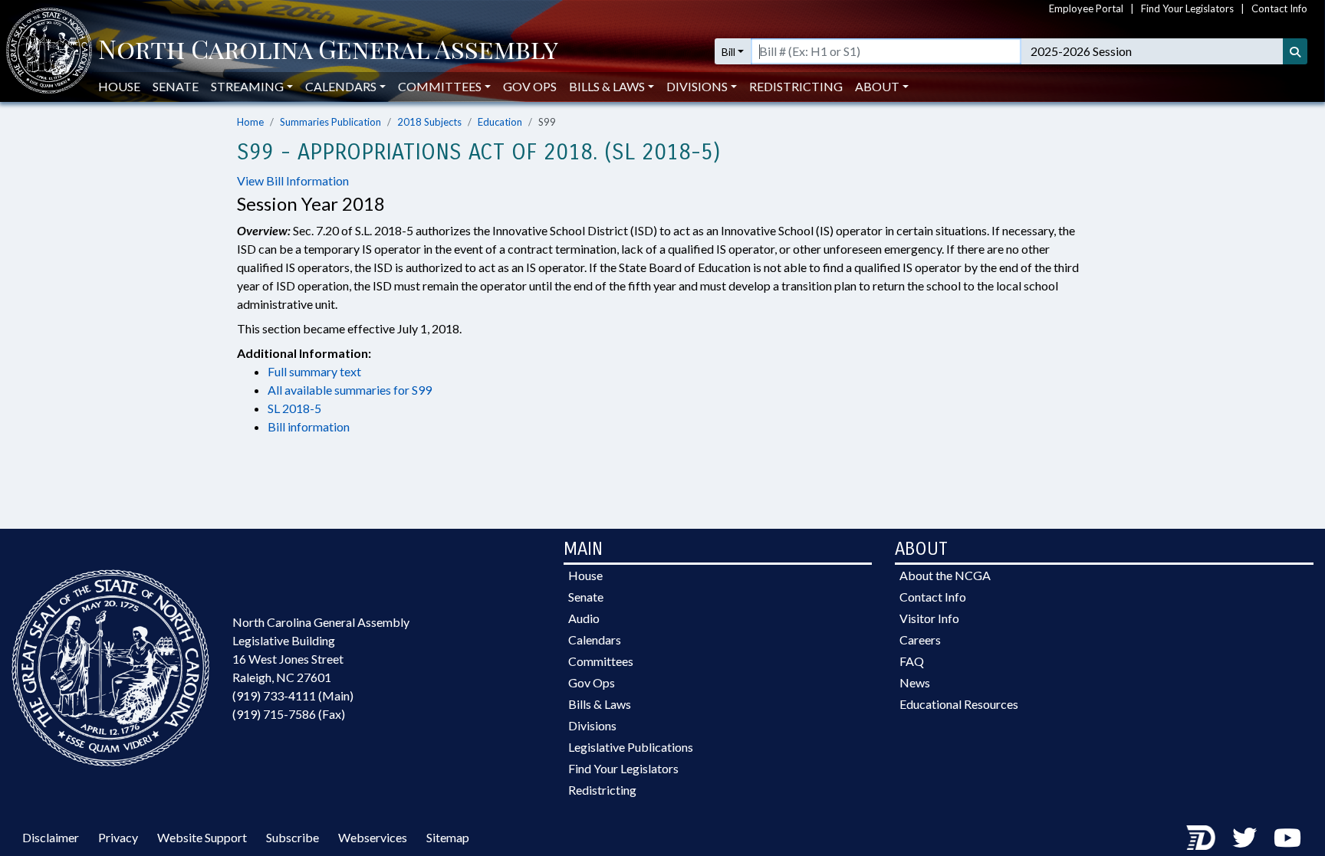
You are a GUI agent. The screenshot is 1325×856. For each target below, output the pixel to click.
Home (250, 122)
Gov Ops (530, 86)
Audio (584, 618)
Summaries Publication (330, 122)
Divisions (592, 725)
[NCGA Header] (328, 51)
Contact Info (1279, 8)
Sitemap (447, 837)
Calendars (594, 639)
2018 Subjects (429, 122)
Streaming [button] (247, 86)
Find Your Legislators (1187, 8)
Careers (920, 639)
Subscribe (292, 837)
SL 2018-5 (294, 408)
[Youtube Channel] (1287, 837)
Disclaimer (50, 837)
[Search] (1295, 51)
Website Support (202, 837)
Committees (600, 661)
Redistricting (796, 86)
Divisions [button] (697, 86)
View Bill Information (293, 180)
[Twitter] (1244, 837)
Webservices (372, 837)
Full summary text (314, 371)
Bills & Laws (599, 704)
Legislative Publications (630, 747)
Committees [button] (440, 86)
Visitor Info (929, 618)
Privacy (118, 837)
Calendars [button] (340, 86)
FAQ (911, 661)
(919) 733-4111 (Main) (292, 695)
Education (500, 122)
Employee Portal (1086, 8)
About (877, 86)
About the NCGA (945, 575)
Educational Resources (958, 704)
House (119, 86)
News (914, 682)
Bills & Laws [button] (607, 86)
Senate (176, 86)
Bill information (309, 426)
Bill (728, 51)
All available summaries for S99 (350, 389)
